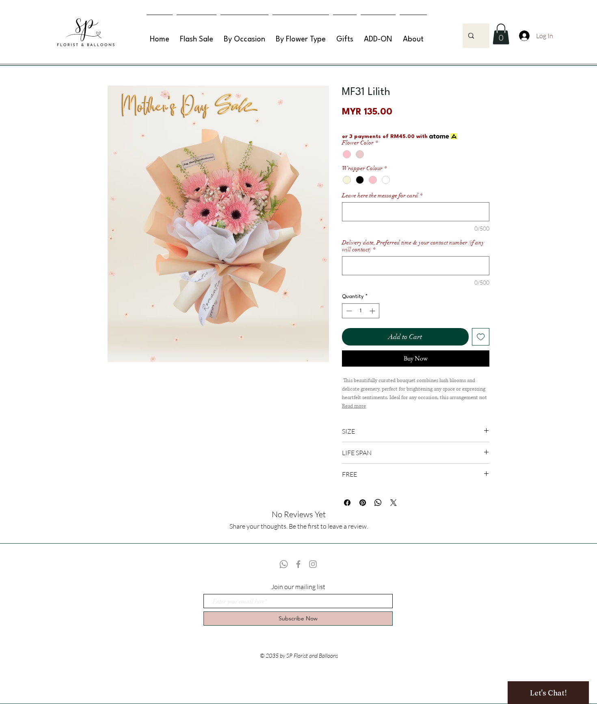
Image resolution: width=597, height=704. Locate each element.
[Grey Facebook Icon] (298, 564)
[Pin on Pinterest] (363, 502)
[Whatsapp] (284, 564)
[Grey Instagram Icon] (313, 564)
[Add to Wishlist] (481, 337)
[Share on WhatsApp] (378, 502)
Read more (354, 406)
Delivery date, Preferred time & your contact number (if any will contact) (413, 246)
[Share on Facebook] (347, 502)
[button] (501, 34)
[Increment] (373, 311)
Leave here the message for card (382, 195)
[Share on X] (393, 502)
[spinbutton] (360, 311)
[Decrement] (348, 311)
